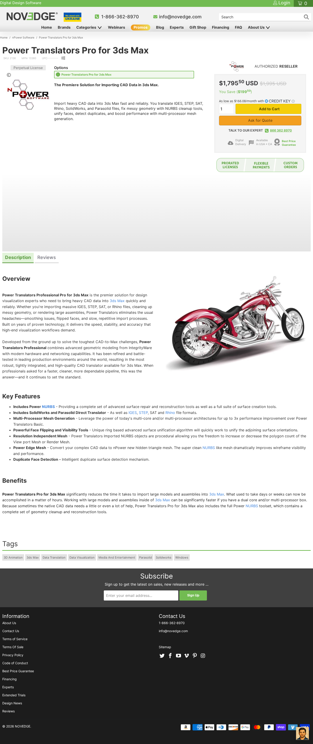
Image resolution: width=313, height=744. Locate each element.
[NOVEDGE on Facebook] (170, 656)
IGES (133, 412)
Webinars (116, 27)
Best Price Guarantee (289, 143)
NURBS (48, 406)
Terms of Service (14, 639)
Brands (64, 27)
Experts (177, 27)
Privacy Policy (12, 655)
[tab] (18, 258)
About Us (257, 27)
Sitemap (165, 647)
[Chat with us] (302, 733)
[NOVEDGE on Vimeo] (186, 656)
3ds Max (117, 300)
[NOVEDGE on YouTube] (178, 656)
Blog (160, 27)
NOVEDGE (22, 726)
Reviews (8, 711)
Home (46, 27)
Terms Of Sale (12, 647)
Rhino (170, 412)
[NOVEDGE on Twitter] (162, 656)
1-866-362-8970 (120, 16)
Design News (12, 703)
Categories (86, 27)
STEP (143, 412)
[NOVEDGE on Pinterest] (195, 656)
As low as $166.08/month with (242, 101)
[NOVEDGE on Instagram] (203, 656)
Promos (141, 27)
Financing (220, 27)
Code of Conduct (15, 663)
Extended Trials (13, 695)
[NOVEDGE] (33, 16)
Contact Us (10, 631)
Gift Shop (197, 27)
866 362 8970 (281, 130)
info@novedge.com (180, 16)
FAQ (238, 27)
